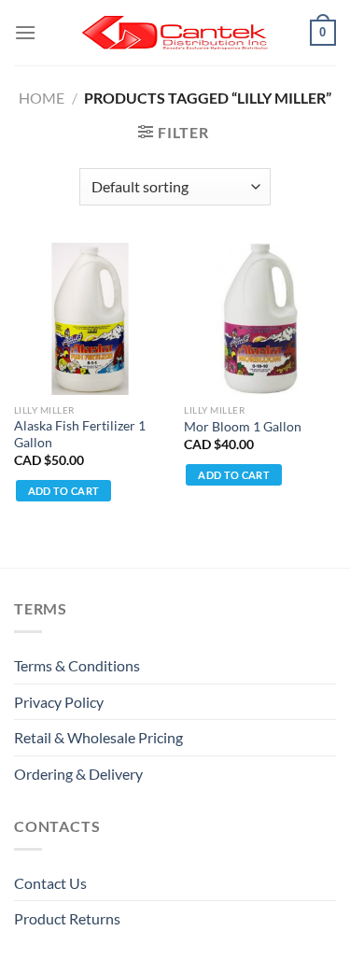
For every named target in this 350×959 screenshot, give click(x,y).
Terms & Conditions (77, 665)
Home (41, 97)
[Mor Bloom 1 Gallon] (260, 319)
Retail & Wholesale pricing (98, 737)
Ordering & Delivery (78, 774)
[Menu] (25, 32)
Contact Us (50, 883)
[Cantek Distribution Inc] (175, 32)
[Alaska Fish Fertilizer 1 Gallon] (90, 319)
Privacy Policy (59, 702)
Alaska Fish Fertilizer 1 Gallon (80, 434)
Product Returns (67, 918)
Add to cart (64, 491)
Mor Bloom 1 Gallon (242, 426)
